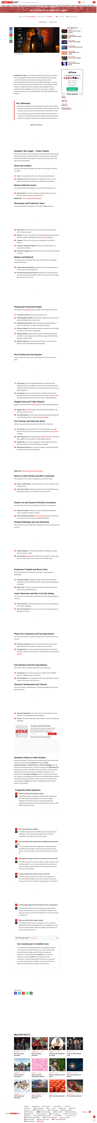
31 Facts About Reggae (74, 58)
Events (40, 5)
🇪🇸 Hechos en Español (66, 1110)
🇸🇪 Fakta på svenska (70, 1112)
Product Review (57, 1106)
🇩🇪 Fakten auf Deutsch (39, 1110)
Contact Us (67, 1106)
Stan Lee (31, 195)
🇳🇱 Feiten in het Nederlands (50, 1117)
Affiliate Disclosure (38, 1108)
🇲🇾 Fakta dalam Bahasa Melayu (32, 1117)
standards (40, 954)
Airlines (4, 5)
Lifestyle (73, 5)
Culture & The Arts (22, 5)
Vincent (27, 409)
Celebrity (9, 5)
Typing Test (65, 105)
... (96, 5)
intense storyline (44, 417)
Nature (93, 5)
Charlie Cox (30, 556)
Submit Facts (72, 1108)
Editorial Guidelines (72, 16)
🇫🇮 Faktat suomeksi (41, 1114)
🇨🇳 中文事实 (41, 1121)
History (59, 5)
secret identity (54, 431)
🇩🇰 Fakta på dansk (57, 1112)
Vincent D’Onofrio (40, 516)
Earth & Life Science (33, 5)
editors (33, 957)
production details (28, 309)
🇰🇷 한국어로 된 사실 (70, 1115)
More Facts (27, 1110)
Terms (53, 1108)
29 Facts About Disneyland (19, 1075)
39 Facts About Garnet (74, 1096)
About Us (26, 1106)
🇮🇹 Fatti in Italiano (28, 1112)
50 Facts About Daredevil (37, 1054)
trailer (33, 404)
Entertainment (53, 7)
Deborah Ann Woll (46, 436)
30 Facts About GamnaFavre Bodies (38, 1075)
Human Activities (66, 5)
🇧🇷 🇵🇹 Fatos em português (43, 1112)
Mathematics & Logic (81, 5)
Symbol (64, 97)
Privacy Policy (62, 1108)
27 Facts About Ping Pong (75, 47)
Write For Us (27, 1108)
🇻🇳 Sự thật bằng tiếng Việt (58, 1119)
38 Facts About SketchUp (19, 1097)
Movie (89, 5)
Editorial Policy (35, 1106)
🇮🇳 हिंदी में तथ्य (27, 1115)
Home (41, 7)
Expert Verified (60, 16)
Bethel (44, 237)
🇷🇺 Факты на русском (43, 1119)
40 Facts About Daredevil (19, 1054)
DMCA (47, 1108)
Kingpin (53, 395)
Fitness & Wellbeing (47, 5)
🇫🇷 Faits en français (53, 1110)
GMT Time (64, 101)
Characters (14, 5)
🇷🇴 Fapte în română (29, 1119)
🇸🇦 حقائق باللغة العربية (54, 1114)
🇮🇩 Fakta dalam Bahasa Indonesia (42, 1115)
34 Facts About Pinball (74, 41)
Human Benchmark (67, 109)
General (55, 5)
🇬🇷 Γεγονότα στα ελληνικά (70, 1114)
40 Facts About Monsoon (37, 1097)
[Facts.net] (10, 2)
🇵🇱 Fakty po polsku (65, 1117)
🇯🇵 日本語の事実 (57, 1115)
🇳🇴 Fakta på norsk (28, 1114)
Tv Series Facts (53, 22)
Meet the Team (46, 1106)
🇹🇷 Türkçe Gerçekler (29, 1121)
